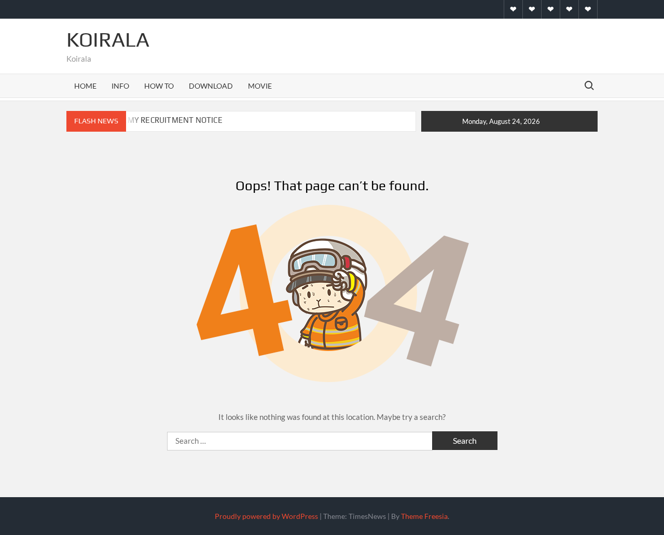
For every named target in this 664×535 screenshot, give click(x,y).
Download (211, 85)
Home (85, 85)
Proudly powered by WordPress (266, 516)
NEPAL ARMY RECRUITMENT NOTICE (157, 120)
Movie (260, 85)
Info (120, 85)
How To (159, 85)
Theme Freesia (424, 516)
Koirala (107, 39)
